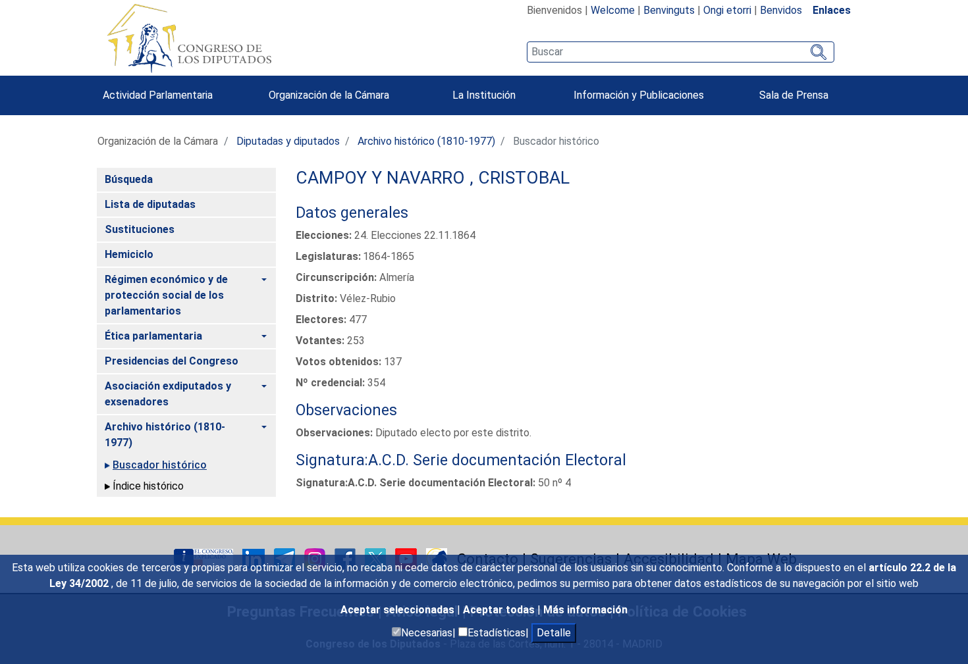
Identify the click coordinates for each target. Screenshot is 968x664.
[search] (680, 52)
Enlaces (832, 10)
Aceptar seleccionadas (398, 609)
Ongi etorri (727, 10)
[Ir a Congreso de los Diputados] (189, 38)
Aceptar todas (500, 609)
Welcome (613, 10)
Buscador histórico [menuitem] (160, 465)
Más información (585, 609)
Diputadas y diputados (288, 141)
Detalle (554, 632)
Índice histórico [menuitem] (148, 486)
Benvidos (781, 10)
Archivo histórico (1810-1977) (426, 141)
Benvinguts (669, 10)
